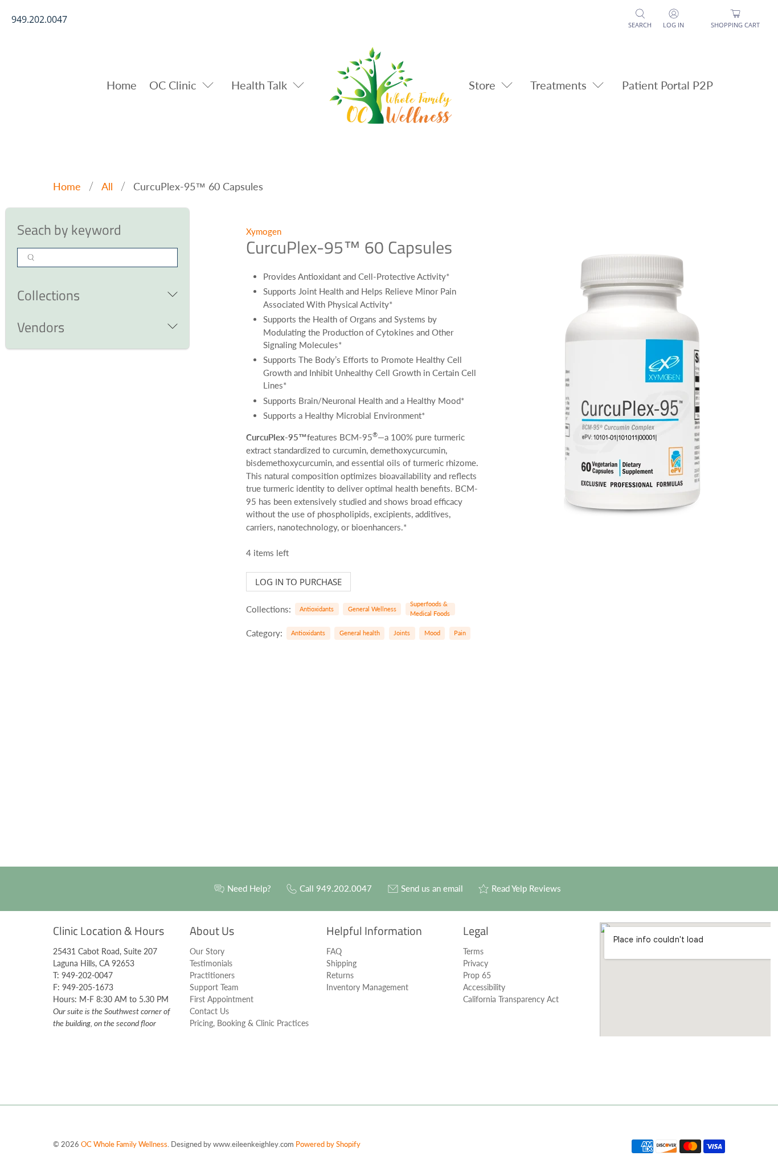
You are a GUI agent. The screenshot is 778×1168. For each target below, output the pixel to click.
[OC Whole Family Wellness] (389, 84)
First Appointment (221, 999)
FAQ (334, 951)
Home (122, 85)
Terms (473, 951)
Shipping (341, 963)
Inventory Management (367, 987)
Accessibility (484, 987)
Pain (460, 632)
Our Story (207, 951)
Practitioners (212, 975)
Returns (340, 975)
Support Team (214, 987)
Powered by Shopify (328, 1144)
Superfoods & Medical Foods (430, 608)
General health (359, 632)
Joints (402, 632)
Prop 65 (477, 975)
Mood (432, 632)
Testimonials (211, 963)
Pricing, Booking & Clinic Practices (249, 1023)
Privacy (475, 963)
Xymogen (263, 231)
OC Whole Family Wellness (124, 1144)
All (107, 186)
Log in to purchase (298, 581)
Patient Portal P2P (667, 85)
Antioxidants (317, 608)
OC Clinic (172, 85)
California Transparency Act (511, 999)
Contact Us (209, 1011)
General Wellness (372, 608)
